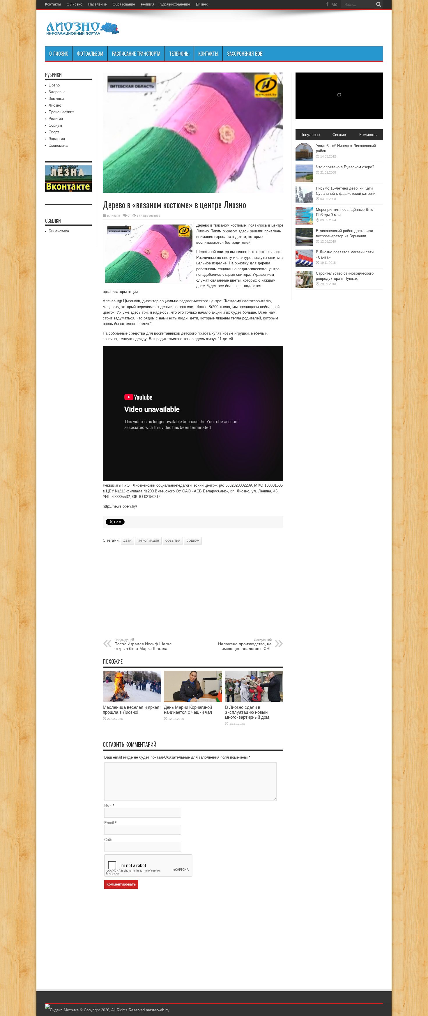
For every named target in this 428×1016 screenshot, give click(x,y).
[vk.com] (334, 4)
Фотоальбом (90, 53)
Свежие (339, 134)
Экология (57, 139)
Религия (147, 4)
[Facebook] (327, 4)
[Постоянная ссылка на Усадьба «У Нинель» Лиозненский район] (304, 159)
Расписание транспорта (136, 53)
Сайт (108, 839)
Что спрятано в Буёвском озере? (345, 167)
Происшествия (61, 112)
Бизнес (202, 4)
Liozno (54, 85)
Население (97, 4)
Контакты (53, 4)
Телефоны (179, 53)
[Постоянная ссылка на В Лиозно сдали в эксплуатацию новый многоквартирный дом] (254, 700)
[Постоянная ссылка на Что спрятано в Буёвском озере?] (304, 181)
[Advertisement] (171, 591)
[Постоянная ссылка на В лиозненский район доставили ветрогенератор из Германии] (304, 244)
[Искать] (378, 4)
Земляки (56, 98)
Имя (108, 806)
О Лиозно (74, 4)
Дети (127, 540)
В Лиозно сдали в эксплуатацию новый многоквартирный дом (247, 712)
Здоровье (57, 92)
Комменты (368, 134)
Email (109, 823)
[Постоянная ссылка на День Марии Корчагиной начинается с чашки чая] (193, 700)
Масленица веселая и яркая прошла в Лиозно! (131, 710)
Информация (148, 540)
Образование (124, 4)
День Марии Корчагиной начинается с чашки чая (188, 710)
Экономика (58, 145)
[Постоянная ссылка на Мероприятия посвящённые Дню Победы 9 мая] (304, 223)
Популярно (310, 134)
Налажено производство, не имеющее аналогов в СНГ (245, 644)
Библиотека (59, 231)
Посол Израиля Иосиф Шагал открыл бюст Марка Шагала (142, 644)
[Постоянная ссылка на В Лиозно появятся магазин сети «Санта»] (304, 266)
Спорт (54, 132)
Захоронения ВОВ (244, 53)
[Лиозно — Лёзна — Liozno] (83, 32)
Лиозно (114, 215)
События (172, 540)
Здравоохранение (175, 4)
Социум (193, 540)
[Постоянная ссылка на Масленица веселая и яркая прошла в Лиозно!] (132, 700)
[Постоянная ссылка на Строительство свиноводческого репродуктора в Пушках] (304, 287)
